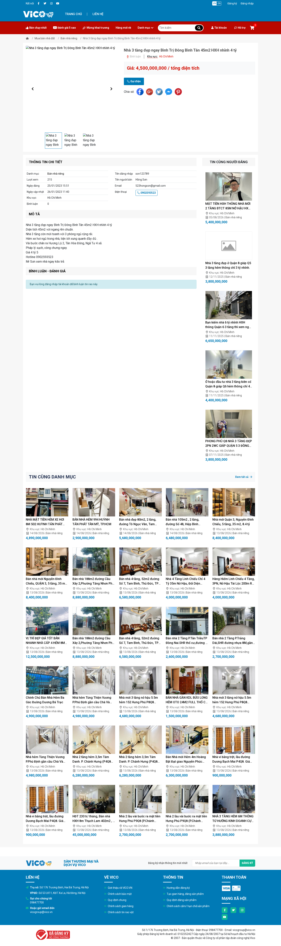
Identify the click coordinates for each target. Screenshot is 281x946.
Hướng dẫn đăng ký (178, 887)
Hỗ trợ (241, 27)
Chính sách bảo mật (119, 893)
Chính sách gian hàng (120, 906)
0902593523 (148, 192)
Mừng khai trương (98, 27)
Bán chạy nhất (38, 27)
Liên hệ (98, 14)
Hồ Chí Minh (227, 213)
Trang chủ (73, 14)
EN (219, 3)
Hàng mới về (123, 27)
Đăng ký (232, 3)
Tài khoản (220, 27)
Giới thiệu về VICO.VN (119, 887)
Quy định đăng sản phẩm (181, 900)
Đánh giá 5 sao (67, 27)
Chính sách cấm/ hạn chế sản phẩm (188, 906)
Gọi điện (135, 81)
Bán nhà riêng (69, 38)
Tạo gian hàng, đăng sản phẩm (185, 893)
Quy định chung (116, 900)
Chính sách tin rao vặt (120, 912)
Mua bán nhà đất (45, 38)
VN (214, 3)
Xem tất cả (242, 476)
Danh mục (144, 27)
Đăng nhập (247, 3)
